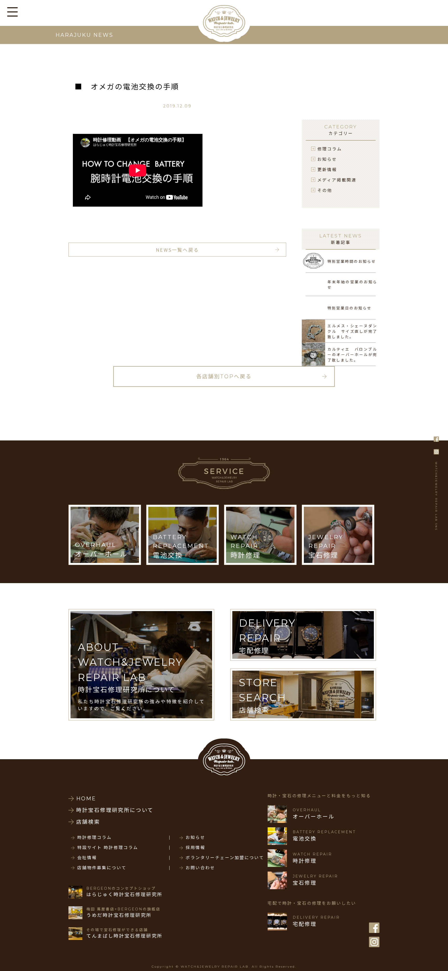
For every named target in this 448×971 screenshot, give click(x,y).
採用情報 (195, 848)
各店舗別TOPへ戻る (224, 376)
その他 (324, 190)
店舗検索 (88, 822)
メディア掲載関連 (336, 180)
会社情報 (87, 858)
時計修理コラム (94, 838)
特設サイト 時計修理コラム (107, 848)
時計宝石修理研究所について (114, 810)
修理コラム (329, 149)
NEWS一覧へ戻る (177, 249)
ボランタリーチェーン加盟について (225, 858)
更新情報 (327, 169)
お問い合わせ (200, 868)
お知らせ (327, 159)
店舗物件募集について (102, 868)
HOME (86, 798)
